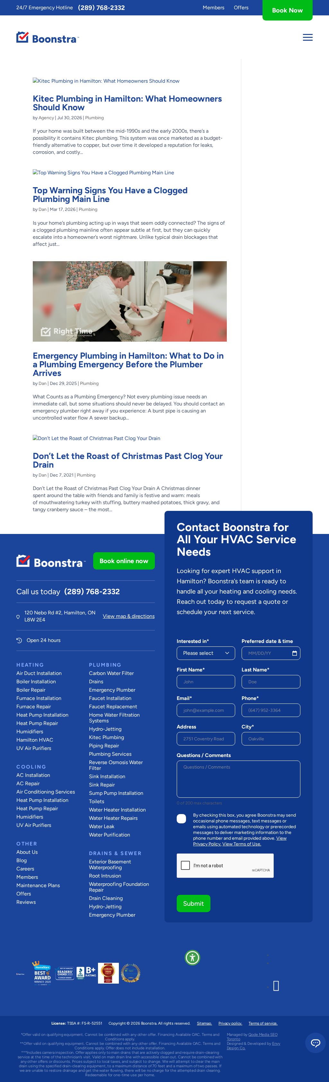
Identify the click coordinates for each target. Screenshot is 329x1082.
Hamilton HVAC (34, 740)
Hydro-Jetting (105, 729)
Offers (241, 7)
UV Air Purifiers (33, 748)
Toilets (96, 801)
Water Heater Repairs (113, 818)
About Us (27, 852)
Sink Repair (102, 785)
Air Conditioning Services (45, 792)
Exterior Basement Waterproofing (110, 864)
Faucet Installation (110, 698)
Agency (46, 118)
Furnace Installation (38, 698)
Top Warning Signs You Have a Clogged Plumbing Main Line (110, 194)
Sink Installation (107, 776)
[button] (192, 958)
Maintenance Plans (38, 885)
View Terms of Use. (241, 844)
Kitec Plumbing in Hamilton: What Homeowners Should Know (127, 102)
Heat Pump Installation (42, 715)
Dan (43, 209)
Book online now (124, 561)
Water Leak (101, 826)
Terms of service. (263, 1023)
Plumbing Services (110, 754)
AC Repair (28, 783)
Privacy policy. (230, 1023)
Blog (21, 860)
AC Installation (33, 775)
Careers (25, 869)
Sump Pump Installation (116, 793)
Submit (193, 903)
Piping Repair (104, 746)
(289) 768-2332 (101, 8)
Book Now (287, 10)
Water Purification (109, 835)
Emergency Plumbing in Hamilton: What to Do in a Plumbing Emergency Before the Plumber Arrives (128, 364)
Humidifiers (29, 731)
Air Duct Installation (39, 673)
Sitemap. (204, 1023)
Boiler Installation (36, 681)
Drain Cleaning (106, 898)
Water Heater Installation (117, 810)
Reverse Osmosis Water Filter (116, 765)
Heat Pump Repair (37, 723)
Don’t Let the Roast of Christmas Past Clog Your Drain (128, 460)
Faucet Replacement (113, 706)
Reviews (26, 902)
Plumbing (94, 118)
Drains (96, 681)
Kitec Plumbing (106, 737)
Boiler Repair (30, 690)
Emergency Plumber (112, 690)
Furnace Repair (33, 706)
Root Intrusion (105, 876)
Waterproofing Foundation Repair (119, 887)
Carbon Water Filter (111, 673)
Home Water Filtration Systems (114, 718)
